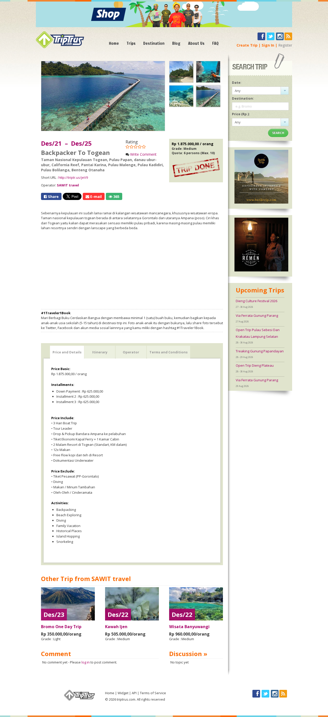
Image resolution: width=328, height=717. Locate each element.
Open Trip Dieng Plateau (255, 365)
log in (85, 662)
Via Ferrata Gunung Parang (257, 315)
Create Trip (247, 45)
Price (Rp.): (241, 114)
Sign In (268, 45)
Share (53, 196)
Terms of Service (153, 693)
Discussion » (188, 653)
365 (115, 196)
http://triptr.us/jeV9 (73, 177)
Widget (123, 693)
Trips (131, 43)
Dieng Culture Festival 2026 (256, 301)
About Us (196, 43)
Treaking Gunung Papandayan (260, 351)
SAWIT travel (68, 185)
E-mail (95, 196)
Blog (176, 43)
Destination (154, 43)
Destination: (243, 98)
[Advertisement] (132, 270)
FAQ (215, 43)
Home (114, 43)
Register (285, 45)
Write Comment (143, 154)
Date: (236, 82)
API (134, 693)
